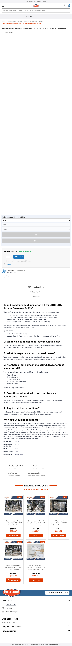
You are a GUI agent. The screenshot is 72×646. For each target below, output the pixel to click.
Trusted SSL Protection (14, 475)
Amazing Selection (34, 473)
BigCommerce (40, 644)
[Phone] (65, 5)
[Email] (7, 276)
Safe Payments (12, 473)
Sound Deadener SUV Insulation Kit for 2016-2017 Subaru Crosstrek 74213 (36, 567)
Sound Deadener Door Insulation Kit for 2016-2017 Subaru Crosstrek (58, 523)
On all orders (12, 468)
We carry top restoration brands (36, 475)
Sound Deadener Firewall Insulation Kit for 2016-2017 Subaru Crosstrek (36, 523)
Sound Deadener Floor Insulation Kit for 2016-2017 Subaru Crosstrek (13, 523)
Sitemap (59, 644)
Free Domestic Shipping (16, 466)
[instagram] (10, 636)
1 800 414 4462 (12, 272)
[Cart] (69, 6)
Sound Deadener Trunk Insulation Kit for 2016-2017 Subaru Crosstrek (13, 567)
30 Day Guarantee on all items (41, 468)
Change (9, 264)
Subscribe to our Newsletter (57, 593)
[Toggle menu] (13, 5)
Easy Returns (37, 466)
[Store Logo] (11, 592)
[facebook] (3, 276)
